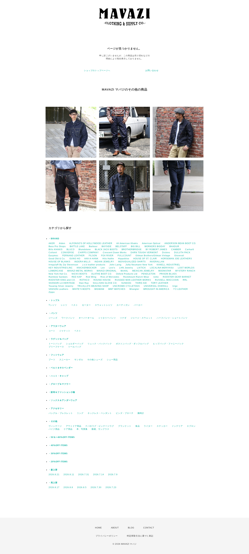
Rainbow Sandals (58, 277)
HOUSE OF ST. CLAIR (145, 258)
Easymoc (53, 255)
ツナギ (123, 318)
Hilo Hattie (108, 258)
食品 (137, 426)
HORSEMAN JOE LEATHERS (176, 258)
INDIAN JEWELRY (104, 261)
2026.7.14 (98, 474)
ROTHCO (84, 280)
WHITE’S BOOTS (81, 289)
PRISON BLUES (168, 274)
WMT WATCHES (116, 289)
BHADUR (174, 246)
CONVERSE (67, 252)
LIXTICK (141, 268)
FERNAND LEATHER (73, 255)
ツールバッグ (74, 347)
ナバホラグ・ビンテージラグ (99, 426)
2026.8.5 (82, 487)
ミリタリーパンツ (107, 318)
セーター (86, 305)
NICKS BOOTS (79, 274)
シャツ (64, 305)
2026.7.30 (96, 487)
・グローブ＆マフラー (60, 384)
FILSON (93, 255)
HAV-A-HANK (91, 258)
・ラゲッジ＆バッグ (58, 339)
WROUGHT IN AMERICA (156, 289)
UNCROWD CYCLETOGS (126, 286)
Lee (103, 268)
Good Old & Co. (57, 258)
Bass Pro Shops (57, 246)
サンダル (78, 359)
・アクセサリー (56, 408)
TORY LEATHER (159, 283)
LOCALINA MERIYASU (162, 268)
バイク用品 (54, 429)
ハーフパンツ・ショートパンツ (172, 318)
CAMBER (176, 249)
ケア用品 (68, 429)
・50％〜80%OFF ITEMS (62, 437)
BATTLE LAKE (77, 246)
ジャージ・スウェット (142, 318)
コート (52, 331)
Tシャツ (53, 305)
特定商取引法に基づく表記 (140, 536)
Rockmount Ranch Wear (136, 277)
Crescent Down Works (115, 252)
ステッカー (162, 426)
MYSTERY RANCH (185, 271)
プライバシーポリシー (107, 536)
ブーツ (52, 359)
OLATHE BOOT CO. (101, 274)
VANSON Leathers (58, 289)
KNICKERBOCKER (87, 268)
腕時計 (141, 413)
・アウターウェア (57, 326)
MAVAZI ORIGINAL (107, 271)
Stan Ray (84, 283)
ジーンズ (53, 318)
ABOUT (115, 528)
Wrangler (134, 289)
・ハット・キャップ (58, 376)
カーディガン (123, 305)
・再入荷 (53, 482)
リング (80, 413)
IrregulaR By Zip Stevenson (63, 265)
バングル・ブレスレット (61, 413)
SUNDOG (126, 283)
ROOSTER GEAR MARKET (177, 277)
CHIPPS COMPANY (88, 252)
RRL (185, 280)
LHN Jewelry (126, 268)
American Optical (151, 243)
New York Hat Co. (58, 274)
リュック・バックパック (100, 344)
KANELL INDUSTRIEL (168, 265)
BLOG (131, 528)
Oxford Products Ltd (126, 274)
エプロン (191, 426)
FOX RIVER (107, 255)
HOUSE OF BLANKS (59, 261)
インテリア (177, 426)
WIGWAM (99, 289)
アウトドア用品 (73, 426)
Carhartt (189, 249)
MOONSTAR (164, 271)
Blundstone (85, 249)
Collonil (53, 252)
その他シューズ (95, 359)
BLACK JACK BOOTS (106, 249)
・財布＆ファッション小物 (62, 392)
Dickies (166, 252)
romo (156, 277)
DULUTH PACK (182, 252)
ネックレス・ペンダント (100, 413)
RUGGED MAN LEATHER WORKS (133, 280)
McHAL (124, 271)
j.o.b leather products (93, 265)
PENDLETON (148, 274)
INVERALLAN (157, 261)
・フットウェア (56, 355)
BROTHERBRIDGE (132, 249)
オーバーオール (86, 318)
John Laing (115, 265)
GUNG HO (74, 258)
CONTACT (148, 528)
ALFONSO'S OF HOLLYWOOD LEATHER (90, 243)
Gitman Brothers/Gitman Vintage (153, 255)
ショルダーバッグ (75, 344)
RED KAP (77, 277)
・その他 (53, 421)
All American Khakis (127, 243)
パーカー (138, 305)
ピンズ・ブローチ (124, 413)
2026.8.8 (68, 487)
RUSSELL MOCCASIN (167, 280)
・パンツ (53, 313)
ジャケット (64, 331)
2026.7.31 (83, 474)
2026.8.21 (54, 474)
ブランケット (124, 426)
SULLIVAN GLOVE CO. (105, 283)
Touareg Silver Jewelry (61, 286)
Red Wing (91, 277)
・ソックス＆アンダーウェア (63, 400)
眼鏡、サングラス (100, 429)
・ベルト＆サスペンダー (61, 368)
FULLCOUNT (124, 255)
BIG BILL (135, 246)
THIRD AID (141, 283)
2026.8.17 (54, 487)
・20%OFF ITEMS (58, 461)
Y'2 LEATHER (180, 289)
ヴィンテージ (55, 426)
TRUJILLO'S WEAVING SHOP (93, 286)
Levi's (112, 268)
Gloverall (179, 255)
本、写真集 (82, 429)
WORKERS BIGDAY (154, 246)
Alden (62, 243)
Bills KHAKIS (56, 249)
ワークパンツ (68, 318)
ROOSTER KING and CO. (62, 280)
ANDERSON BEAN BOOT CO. (180, 243)
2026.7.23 (111, 487)
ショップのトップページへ (97, 70)
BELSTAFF (121, 246)
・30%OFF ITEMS (58, 453)
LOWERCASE (56, 271)
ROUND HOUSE (102, 280)
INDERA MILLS (82, 261)
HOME (98, 528)
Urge (175, 286)
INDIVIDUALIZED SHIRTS (132, 261)
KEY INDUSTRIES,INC (61, 268)
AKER (52, 243)
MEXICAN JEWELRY (143, 271)
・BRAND (54, 238)
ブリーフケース (56, 347)
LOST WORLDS (186, 268)
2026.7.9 (113, 474)
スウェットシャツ (103, 305)
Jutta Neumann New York (139, 265)
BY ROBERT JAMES (156, 249)
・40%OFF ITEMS (58, 445)
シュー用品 (112, 359)
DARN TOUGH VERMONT (144, 252)
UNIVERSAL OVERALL (156, 286)
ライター (148, 426)
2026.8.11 (69, 474)
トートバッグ (55, 344)
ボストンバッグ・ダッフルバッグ (132, 344)
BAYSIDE (106, 246)
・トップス (54, 300)
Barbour (93, 246)
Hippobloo (123, 258)
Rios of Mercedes (109, 277)
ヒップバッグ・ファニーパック (168, 344)
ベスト (74, 305)
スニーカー (64, 359)
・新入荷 (53, 470)
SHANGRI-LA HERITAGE (62, 283)
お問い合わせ (152, 70)
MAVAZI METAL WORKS (80, 271)
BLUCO (71, 249)
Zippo (52, 292)
